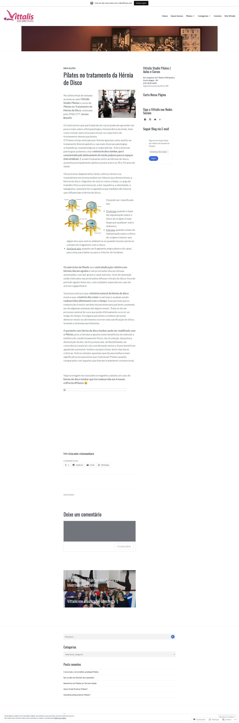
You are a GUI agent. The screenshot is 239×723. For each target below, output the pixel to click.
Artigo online (73, 453)
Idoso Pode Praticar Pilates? (75, 689)
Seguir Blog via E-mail (156, 128)
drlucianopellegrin (87, 453)
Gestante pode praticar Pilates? (76, 694)
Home (165, 16)
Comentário (124, 546)
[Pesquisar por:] (119, 636)
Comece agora (141, 3)
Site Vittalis (230, 16)
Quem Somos (177, 16)
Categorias (203, 16)
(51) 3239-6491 (150, 83)
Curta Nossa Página (154, 94)
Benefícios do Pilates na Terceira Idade (79, 683)
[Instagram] (150, 119)
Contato (218, 16)
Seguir (153, 158)
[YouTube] (155, 119)
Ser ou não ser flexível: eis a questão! (78, 677)
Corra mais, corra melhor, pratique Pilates (81, 672)
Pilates (189, 16)
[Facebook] (145, 119)
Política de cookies (60, 718)
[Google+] (160, 119)
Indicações (69, 68)
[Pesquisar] (173, 636)
